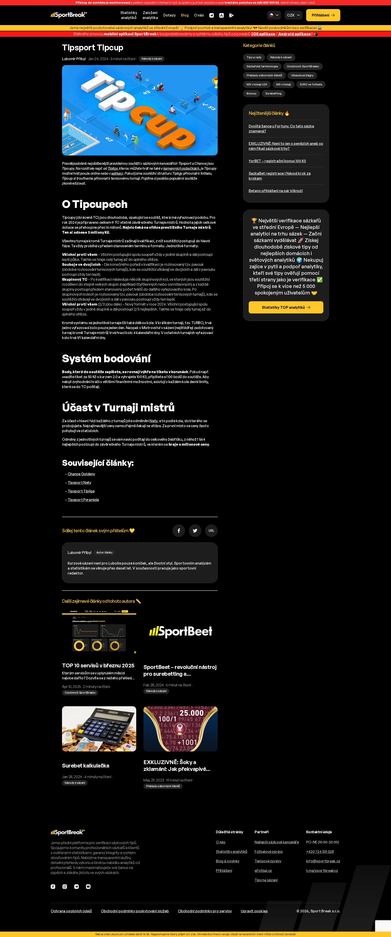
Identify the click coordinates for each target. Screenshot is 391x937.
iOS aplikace (263, 34)
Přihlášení (320, 15)
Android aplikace (294, 34)
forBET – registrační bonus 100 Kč (277, 161)
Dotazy (169, 15)
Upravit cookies (254, 911)
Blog (185, 15)
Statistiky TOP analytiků (283, 307)
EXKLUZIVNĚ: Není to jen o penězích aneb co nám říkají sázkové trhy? (286, 146)
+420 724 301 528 (320, 851)
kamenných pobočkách (181, 168)
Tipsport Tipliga (81, 491)
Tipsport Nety (79, 482)
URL (211, 530)
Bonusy (251, 93)
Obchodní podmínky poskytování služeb (135, 911)
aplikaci (117, 173)
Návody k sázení (281, 57)
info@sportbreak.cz (323, 861)
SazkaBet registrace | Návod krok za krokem (280, 176)
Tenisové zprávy (268, 861)
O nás (199, 15)
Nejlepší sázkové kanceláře (277, 842)
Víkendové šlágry (302, 75)
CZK (290, 15)
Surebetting (273, 93)
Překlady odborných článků (264, 75)
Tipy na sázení (266, 880)
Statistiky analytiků (231, 851)
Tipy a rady (254, 57)
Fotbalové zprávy (269, 851)
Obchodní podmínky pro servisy (205, 911)
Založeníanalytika (150, 15)
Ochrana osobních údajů (71, 911)
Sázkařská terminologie (262, 66)
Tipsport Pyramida (83, 499)
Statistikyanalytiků (128, 15)
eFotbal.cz (263, 870)
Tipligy (113, 168)
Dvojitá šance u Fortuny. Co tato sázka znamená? (281, 128)
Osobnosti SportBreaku (303, 66)
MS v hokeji (283, 84)
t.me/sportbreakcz (322, 870)
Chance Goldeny (81, 474)
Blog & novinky (227, 861)
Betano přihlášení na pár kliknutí (276, 190)
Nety (153, 421)
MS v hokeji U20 (257, 84)
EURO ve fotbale (311, 84)
